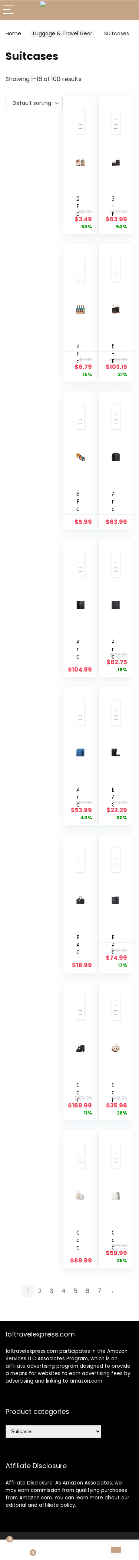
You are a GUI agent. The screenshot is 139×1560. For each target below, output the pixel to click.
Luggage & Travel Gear (62, 33)
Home (13, 33)
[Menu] (9, 10)
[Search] (127, 10)
